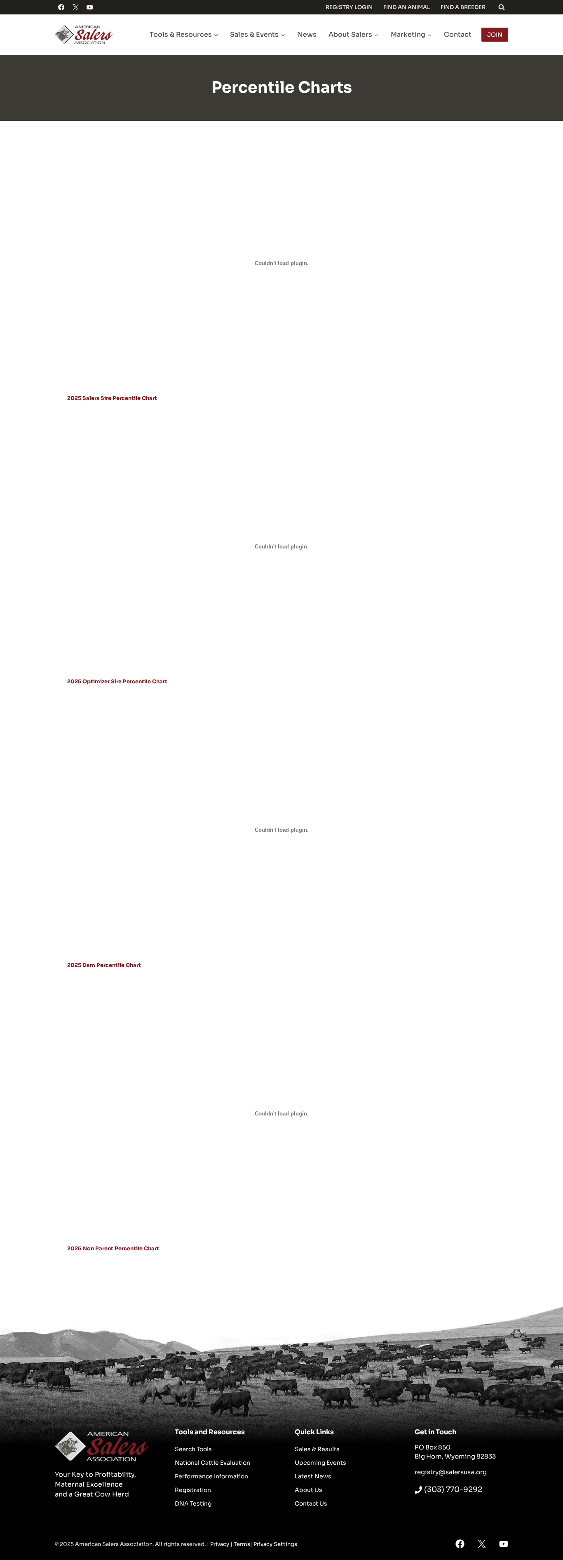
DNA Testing (193, 1503)
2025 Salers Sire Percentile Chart (112, 398)
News (307, 34)
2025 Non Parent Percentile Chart (113, 1248)
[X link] (482, 1544)
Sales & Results (317, 1449)
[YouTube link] (503, 1543)
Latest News (313, 1476)
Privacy (219, 1544)
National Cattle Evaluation (212, 1462)
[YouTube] (90, 7)
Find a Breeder (463, 7)
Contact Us (311, 1503)
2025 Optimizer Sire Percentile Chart (117, 681)
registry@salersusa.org (451, 1472)
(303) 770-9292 (453, 1489)
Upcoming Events (320, 1462)
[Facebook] (61, 7)
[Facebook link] (459, 1543)
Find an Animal (406, 7)
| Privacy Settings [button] (273, 1544)
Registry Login (349, 7)
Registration (193, 1490)
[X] (75, 7)
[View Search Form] (501, 7)
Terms (242, 1544)
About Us (308, 1490)
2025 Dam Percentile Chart (104, 965)
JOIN (494, 34)
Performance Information (211, 1476)
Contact (458, 34)
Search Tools (193, 1449)
